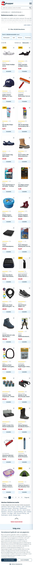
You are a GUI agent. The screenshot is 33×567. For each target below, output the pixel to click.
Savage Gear (16, 515)
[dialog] (16, 548)
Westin (29, 511)
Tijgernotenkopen (6, 508)
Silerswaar (16, 508)
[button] (16, 564)
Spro (25, 511)
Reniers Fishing (21, 513)
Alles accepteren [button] (9, 560)
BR (18, 510)
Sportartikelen (16, 12)
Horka (9, 510)
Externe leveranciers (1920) (12, 544)
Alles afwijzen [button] (25, 560)
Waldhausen (23, 508)
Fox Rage (10, 513)
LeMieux (18, 506)
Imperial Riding (18, 511)
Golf (14, 37)
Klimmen (20, 37)
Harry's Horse (26, 510)
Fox (21, 510)
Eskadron (4, 511)
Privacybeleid (11, 557)
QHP (23, 506)
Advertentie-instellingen (22, 553)
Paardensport (28, 37)
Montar (14, 510)
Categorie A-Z (5, 12)
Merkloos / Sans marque (8, 506)
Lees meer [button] (27, 25)
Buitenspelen (6, 37)
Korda (10, 515)
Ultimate (27, 506)
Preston (4, 513)
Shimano (10, 511)
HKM (15, 513)
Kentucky (4, 510)
